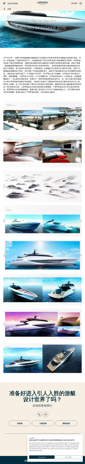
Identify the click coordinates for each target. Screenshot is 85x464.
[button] (33, 438)
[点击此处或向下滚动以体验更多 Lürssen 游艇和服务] (42, 37)
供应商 (19, 423)
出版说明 (43, 423)
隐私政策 (66, 423)
